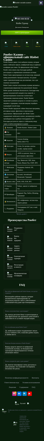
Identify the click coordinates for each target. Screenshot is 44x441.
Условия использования (31, 382)
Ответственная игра (11, 382)
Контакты (35, 378)
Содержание (23, 387)
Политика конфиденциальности (16, 378)
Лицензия (12, 387)
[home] (22, 3)
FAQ (33, 387)
